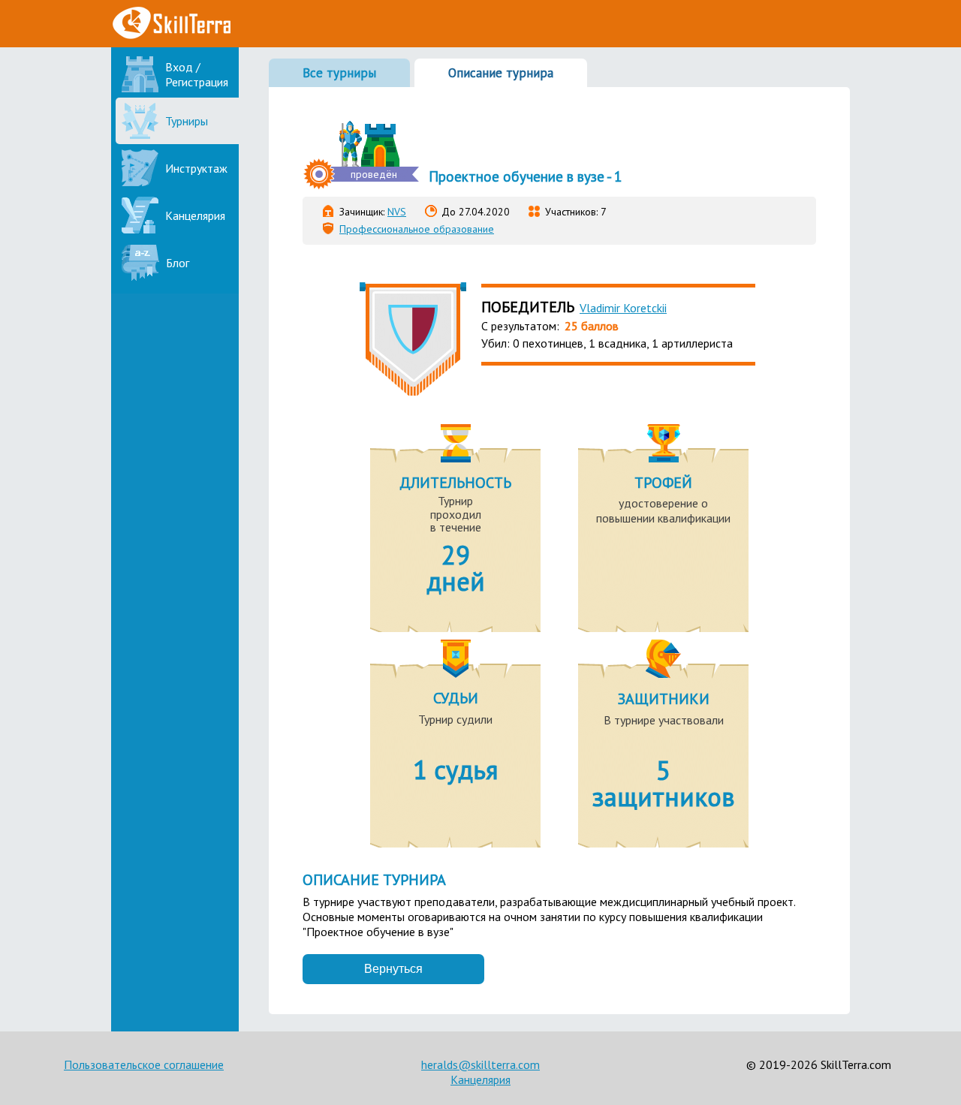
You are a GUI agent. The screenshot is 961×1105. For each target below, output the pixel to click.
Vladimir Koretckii (623, 307)
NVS (396, 211)
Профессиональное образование (416, 229)
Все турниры (339, 73)
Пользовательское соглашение (144, 1064)
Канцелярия (480, 1079)
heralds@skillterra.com (480, 1064)
